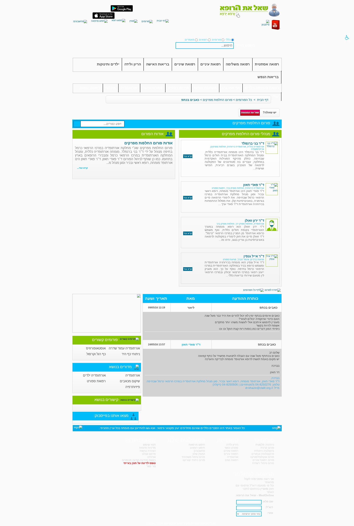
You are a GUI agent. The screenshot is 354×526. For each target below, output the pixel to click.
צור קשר (151, 466)
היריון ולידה (232, 444)
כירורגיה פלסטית (264, 444)
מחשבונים (199, 450)
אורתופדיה (132, 375)
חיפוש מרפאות (197, 444)
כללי (228, 39)
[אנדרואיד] (122, 10)
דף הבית (262, 100)
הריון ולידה (132, 64)
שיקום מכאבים (130, 381)
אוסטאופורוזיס (96, 348)
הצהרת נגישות (148, 450)
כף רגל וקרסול (96, 354)
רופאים (203, 39)
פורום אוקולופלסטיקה (262, 457)
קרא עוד (188, 156)
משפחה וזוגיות (205, 88)
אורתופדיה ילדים (94, 375)
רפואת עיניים (210, 64)
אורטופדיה (129, 88)
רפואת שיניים (184, 64)
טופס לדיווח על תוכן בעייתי (139, 463)
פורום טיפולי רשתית (263, 463)
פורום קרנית (267, 447)
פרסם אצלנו (149, 453)
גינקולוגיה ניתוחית (264, 450)
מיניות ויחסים (178, 88)
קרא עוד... (82, 168)
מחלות (110, 88)
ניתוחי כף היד (131, 354)
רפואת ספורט (96, 381)
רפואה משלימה (238, 64)
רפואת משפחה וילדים (262, 88)
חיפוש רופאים (197, 447)
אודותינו (151, 457)
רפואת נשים (231, 460)
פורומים (216, 39)
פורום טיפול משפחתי (193, 457)
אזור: (270, 513)
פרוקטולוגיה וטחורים (263, 453)
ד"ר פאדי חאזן (253, 185)
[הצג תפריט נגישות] (347, 37)
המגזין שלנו (199, 453)
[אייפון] (103, 18)
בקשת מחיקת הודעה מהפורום (139, 460)
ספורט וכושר (153, 88)
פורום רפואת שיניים (263, 460)
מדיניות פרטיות (147, 447)
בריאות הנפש (268, 77)
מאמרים (189, 39)
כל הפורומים (244, 100)
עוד (276, 96)
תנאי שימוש (149, 444)
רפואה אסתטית (267, 64)
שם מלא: (267, 501)
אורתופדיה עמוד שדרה (124, 348)
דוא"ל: (269, 507)
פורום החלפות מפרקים (217, 100)
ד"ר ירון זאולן (254, 220)
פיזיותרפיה (132, 387)
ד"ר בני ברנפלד (253, 143)
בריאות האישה (157, 64)
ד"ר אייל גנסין (254, 256)
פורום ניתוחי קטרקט (194, 460)
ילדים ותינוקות (108, 64)
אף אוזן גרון (231, 88)
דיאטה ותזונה (89, 88)
